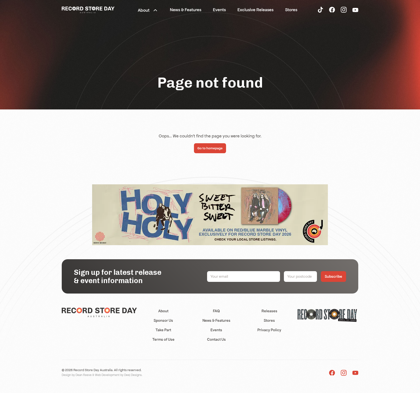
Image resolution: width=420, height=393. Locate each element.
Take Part (163, 330)
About (163, 311)
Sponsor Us (163, 320)
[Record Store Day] (88, 9)
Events (216, 330)
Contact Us (216, 339)
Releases (269, 311)
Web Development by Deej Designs (118, 375)
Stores (269, 320)
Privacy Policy (269, 330)
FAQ (216, 311)
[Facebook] (332, 10)
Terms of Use (163, 339)
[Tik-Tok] (320, 10)
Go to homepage (210, 148)
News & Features (216, 320)
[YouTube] (355, 10)
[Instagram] (344, 10)
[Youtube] (355, 372)
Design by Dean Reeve (77, 375)
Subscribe (333, 276)
